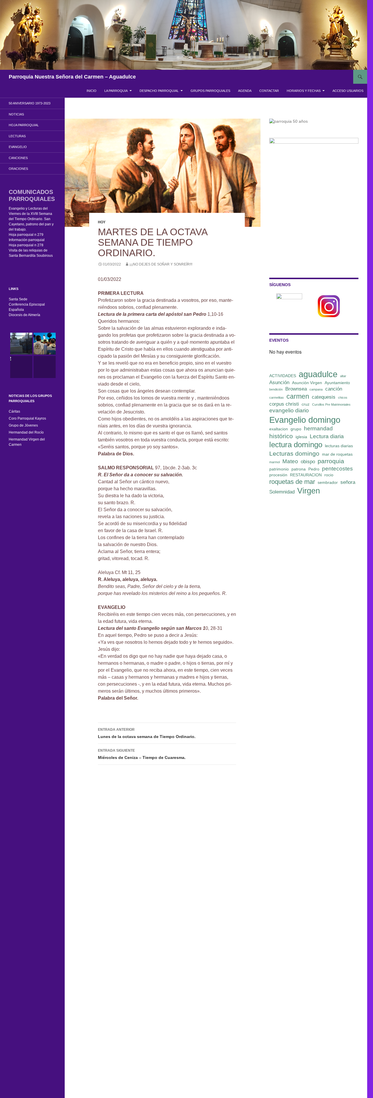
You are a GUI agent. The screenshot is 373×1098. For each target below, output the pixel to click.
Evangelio (18, 147)
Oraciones (18, 168)
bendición (276, 389)
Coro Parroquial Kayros (27, 418)
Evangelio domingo (304, 420)
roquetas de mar (292, 481)
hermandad (318, 428)
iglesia (301, 436)
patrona (298, 469)
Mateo (290, 461)
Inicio (91, 90)
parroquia (331, 461)
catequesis (323, 397)
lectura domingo (295, 444)
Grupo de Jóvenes (23, 425)
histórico (281, 436)
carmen (297, 396)
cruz (305, 404)
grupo (296, 429)
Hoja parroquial (24, 125)
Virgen (308, 490)
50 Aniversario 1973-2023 (29, 103)
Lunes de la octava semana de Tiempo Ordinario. (147, 733)
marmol (274, 462)
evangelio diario (289, 410)
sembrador (328, 482)
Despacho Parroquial (159, 90)
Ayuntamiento (337, 382)
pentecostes (337, 469)
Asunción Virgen (307, 382)
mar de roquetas (337, 454)
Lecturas (17, 136)
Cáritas (14, 411)
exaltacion (278, 429)
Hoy (101, 222)
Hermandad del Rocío (26, 432)
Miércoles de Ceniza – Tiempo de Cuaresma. (142, 754)
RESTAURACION (306, 475)
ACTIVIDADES (282, 375)
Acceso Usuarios (347, 90)
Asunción (279, 382)
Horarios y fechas (304, 90)
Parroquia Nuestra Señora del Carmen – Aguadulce (72, 77)
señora (347, 482)
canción (333, 389)
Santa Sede (18, 299)
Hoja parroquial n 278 (26, 245)
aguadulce (318, 374)
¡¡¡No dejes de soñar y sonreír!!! (160, 264)
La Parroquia (116, 90)
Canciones (18, 158)
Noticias (16, 114)
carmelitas (276, 397)
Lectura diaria (327, 436)
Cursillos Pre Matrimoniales (331, 404)
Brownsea (296, 389)
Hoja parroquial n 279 (26, 235)
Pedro (313, 469)
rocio (328, 475)
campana (316, 389)
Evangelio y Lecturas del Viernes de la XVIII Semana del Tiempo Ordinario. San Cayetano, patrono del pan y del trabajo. (31, 218)
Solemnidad (282, 492)
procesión (278, 475)
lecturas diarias (339, 445)
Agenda (244, 90)
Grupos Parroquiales (210, 90)
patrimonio (279, 469)
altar (343, 376)
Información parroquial (27, 240)
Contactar (269, 90)
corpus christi (284, 404)
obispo (308, 461)
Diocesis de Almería (24, 315)
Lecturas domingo (294, 453)
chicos (342, 397)
